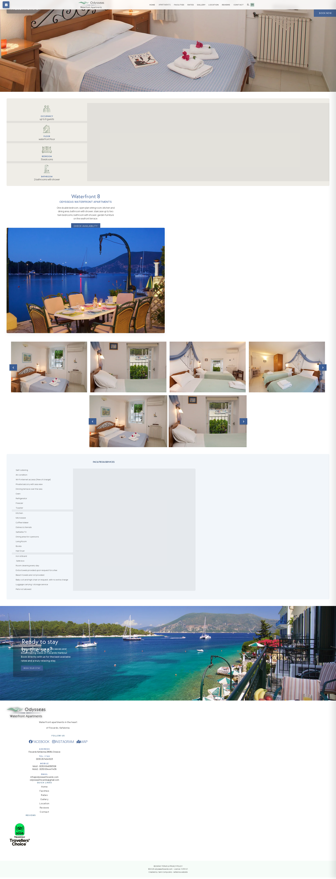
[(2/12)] (128, 367)
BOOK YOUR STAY (32, 668)
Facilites (44, 790)
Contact (44, 811)
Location (44, 803)
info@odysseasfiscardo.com (44, 777)
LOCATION (214, 5)
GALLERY (201, 5)
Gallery (44, 799)
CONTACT (239, 5)
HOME (152, 5)
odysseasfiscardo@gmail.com (44, 779)
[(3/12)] (207, 367)
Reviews (44, 807)
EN (252, 4)
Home (44, 786)
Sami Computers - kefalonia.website (173, 872)
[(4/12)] (287, 367)
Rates (44, 795)
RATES (191, 5)
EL (248, 4)
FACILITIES (179, 5)
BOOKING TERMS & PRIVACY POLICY (168, 866)
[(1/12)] (49, 367)
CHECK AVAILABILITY (86, 226)
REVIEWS (226, 5)
